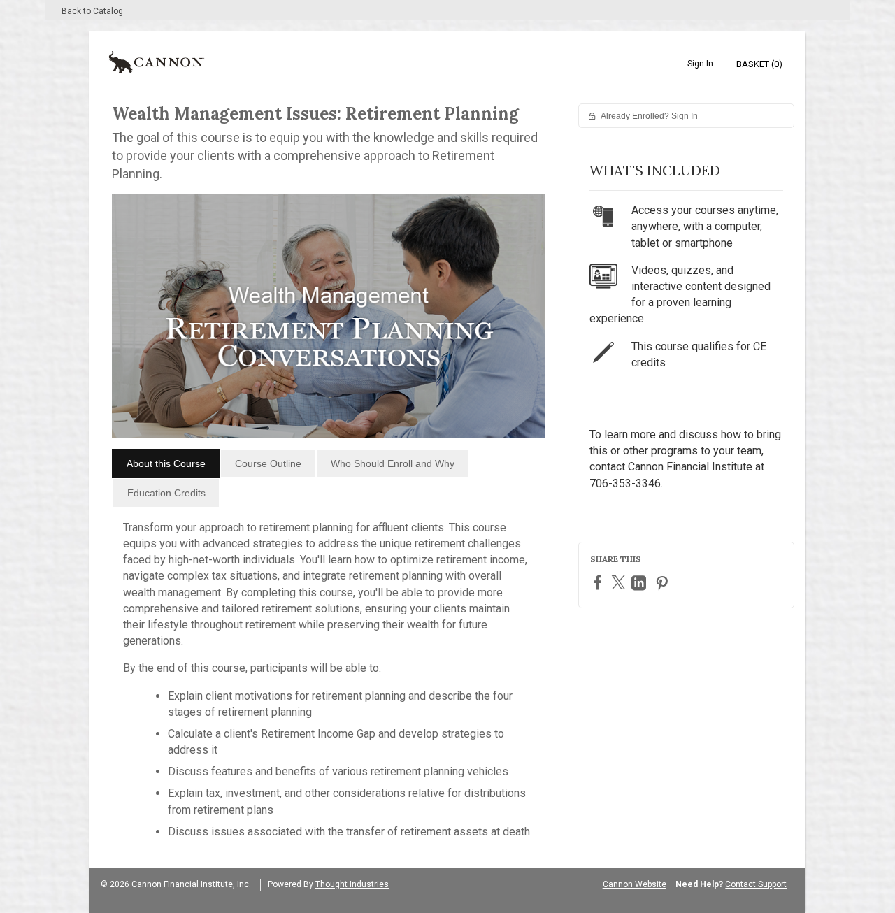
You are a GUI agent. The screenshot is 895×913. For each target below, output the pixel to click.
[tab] (166, 463)
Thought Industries (352, 884)
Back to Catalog (92, 11)
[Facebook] (599, 582)
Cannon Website (634, 884)
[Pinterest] (663, 582)
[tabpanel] (328, 685)
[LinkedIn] (640, 582)
